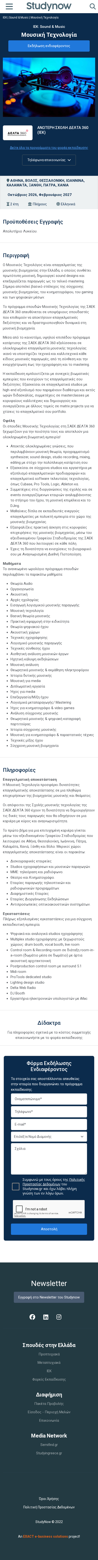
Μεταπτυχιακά (49, 1362)
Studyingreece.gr (49, 1453)
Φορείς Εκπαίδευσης (49, 1379)
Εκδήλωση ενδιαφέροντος (49, 46)
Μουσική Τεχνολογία (45, 17)
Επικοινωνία (49, 1420)
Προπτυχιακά (49, 1354)
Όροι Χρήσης (49, 1499)
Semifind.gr (49, 1445)
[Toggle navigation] (9, 6)
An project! (49, 1536)
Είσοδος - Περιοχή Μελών (49, 1412)
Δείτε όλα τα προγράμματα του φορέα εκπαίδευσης (49, 148)
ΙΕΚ (5, 17)
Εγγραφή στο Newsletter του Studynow (49, 1297)
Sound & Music (19, 17)
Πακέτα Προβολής (49, 1404)
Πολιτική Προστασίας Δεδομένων (49, 1507)
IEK (49, 1371)
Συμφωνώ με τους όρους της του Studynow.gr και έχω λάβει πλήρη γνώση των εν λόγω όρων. (54, 1186)
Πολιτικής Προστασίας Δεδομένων (54, 1181)
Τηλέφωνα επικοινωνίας (46, 160)
